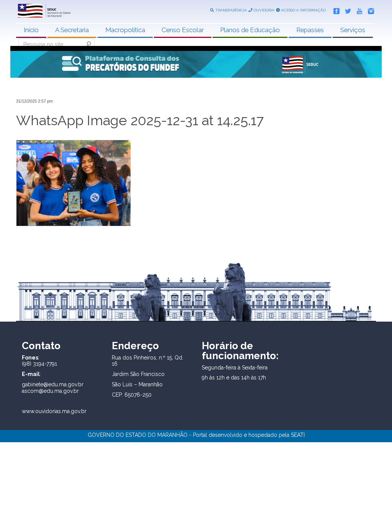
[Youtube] (358, 10)
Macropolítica (125, 30)
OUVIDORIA (263, 10)
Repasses (310, 30)
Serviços (352, 30)
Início (31, 30)
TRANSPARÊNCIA (230, 10)
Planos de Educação (250, 30)
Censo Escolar (183, 30)
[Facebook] (335, 10)
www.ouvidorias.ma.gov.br (54, 411)
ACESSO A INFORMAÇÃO (303, 10)
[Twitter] (346, 10)
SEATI (298, 435)
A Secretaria (72, 30)
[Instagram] (369, 10)
